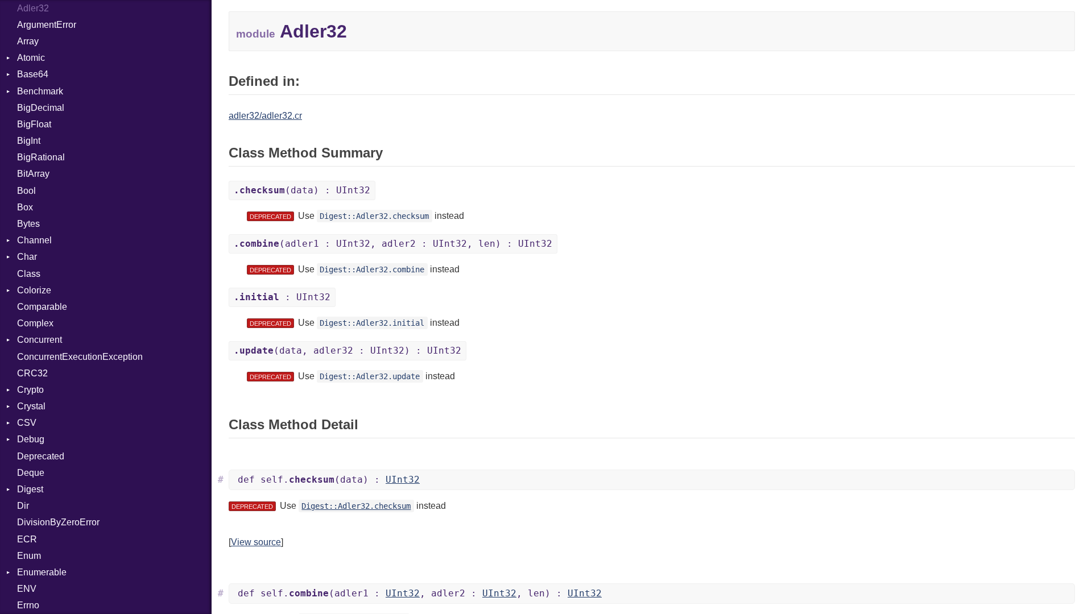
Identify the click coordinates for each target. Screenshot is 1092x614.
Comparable (42, 307)
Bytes (28, 224)
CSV (26, 423)
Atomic (31, 58)
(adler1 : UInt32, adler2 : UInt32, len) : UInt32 (393, 243)
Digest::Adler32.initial (372, 322)
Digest (30, 489)
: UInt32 (282, 297)
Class (28, 274)
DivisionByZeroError (58, 522)
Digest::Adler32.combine (372, 269)
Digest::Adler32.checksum (374, 216)
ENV (26, 589)
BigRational (41, 157)
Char (27, 257)
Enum (29, 556)
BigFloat (34, 124)
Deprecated (40, 456)
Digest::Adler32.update (370, 376)
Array (28, 41)
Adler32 (33, 8)
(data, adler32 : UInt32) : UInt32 (347, 350)
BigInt (28, 141)
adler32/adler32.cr (265, 116)
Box (25, 207)
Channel (34, 240)
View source (256, 542)
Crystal (31, 406)
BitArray (33, 174)
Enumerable (42, 572)
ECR (27, 539)
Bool (26, 191)
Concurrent (39, 340)
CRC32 (32, 373)
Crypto (30, 390)
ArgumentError (46, 25)
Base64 (32, 74)
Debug (30, 439)
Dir (23, 506)
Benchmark (40, 91)
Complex (35, 323)
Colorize (34, 290)
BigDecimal (40, 108)
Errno (28, 605)
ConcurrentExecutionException (80, 357)
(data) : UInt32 (302, 190)
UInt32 (403, 479)
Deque (30, 473)
